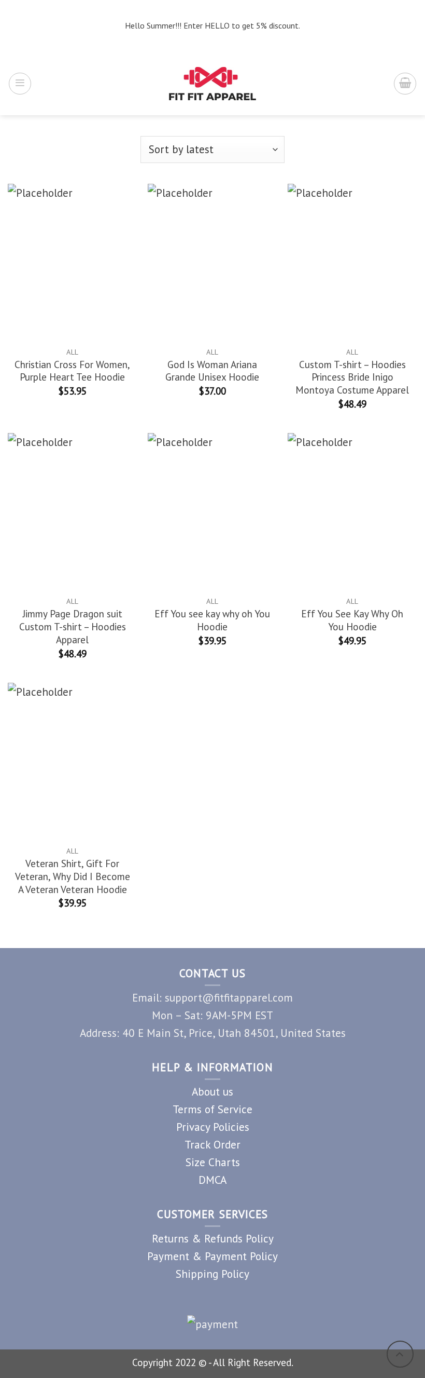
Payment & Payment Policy (212, 1256)
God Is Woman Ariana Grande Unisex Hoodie (212, 371)
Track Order (212, 1144)
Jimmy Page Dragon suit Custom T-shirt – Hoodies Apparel (72, 626)
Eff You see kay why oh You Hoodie (212, 620)
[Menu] (20, 84)
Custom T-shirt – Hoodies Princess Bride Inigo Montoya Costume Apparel (352, 377)
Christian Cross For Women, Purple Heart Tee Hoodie (72, 371)
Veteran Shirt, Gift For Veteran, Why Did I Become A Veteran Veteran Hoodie (72, 876)
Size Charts (213, 1162)
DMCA (212, 1179)
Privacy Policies (212, 1126)
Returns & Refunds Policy (213, 1238)
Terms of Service (212, 1109)
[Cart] (405, 84)
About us (212, 1091)
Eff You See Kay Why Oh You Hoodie (352, 620)
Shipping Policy (212, 1273)
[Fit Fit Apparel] (213, 83)
